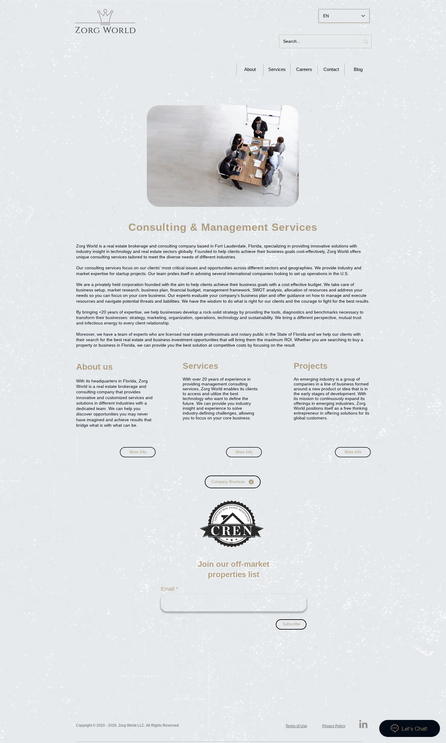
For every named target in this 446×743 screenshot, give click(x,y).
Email (167, 589)
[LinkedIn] (363, 724)
